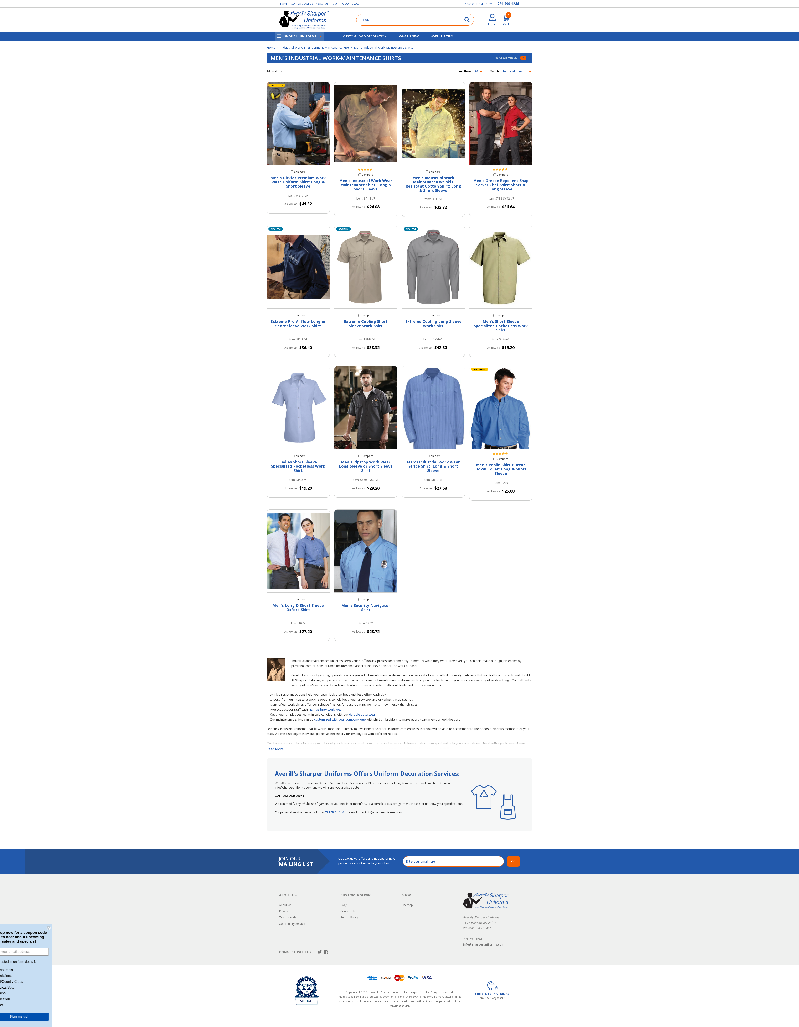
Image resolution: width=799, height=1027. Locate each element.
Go (513, 861)
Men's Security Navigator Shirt (365, 607)
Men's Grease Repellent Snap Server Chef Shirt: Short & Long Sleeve (501, 185)
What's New (409, 36)
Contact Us (305, 3)
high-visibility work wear (326, 709)
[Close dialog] (63, 928)
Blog (355, 3)
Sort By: (495, 71)
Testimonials (287, 917)
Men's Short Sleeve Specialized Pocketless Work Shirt (501, 325)
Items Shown (464, 71)
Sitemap (407, 905)
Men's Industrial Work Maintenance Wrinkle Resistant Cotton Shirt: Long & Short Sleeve (433, 184)
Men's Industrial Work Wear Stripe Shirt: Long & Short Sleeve (433, 466)
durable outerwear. (363, 714)
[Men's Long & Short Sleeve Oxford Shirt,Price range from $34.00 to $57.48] (298, 551)
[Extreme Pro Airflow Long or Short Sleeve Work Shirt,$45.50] (298, 267)
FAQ (292, 3)
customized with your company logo (340, 719)
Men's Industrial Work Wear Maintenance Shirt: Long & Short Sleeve (365, 185)
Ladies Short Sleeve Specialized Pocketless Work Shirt (298, 466)
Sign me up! (33, 1016)
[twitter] (320, 952)
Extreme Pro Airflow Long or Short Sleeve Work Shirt (298, 323)
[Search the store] (467, 19)
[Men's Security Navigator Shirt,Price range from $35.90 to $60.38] (365, 551)
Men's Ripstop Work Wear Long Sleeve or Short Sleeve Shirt (366, 466)
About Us (322, 3)
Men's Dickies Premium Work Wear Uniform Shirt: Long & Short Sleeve (298, 182)
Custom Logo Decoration (365, 36)
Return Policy (340, 3)
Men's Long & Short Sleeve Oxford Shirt (298, 607)
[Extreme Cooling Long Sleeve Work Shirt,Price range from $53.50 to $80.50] (433, 267)
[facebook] (326, 952)
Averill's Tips (442, 36)
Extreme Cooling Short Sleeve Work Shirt (366, 323)
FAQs (344, 905)
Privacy (284, 911)
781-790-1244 (508, 3)
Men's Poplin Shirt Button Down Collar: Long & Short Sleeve (500, 469)
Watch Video (506, 58)
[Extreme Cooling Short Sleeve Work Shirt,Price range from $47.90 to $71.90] (365, 267)
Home (283, 3)
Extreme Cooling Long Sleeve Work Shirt (433, 323)
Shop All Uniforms (300, 36)
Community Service (292, 924)
